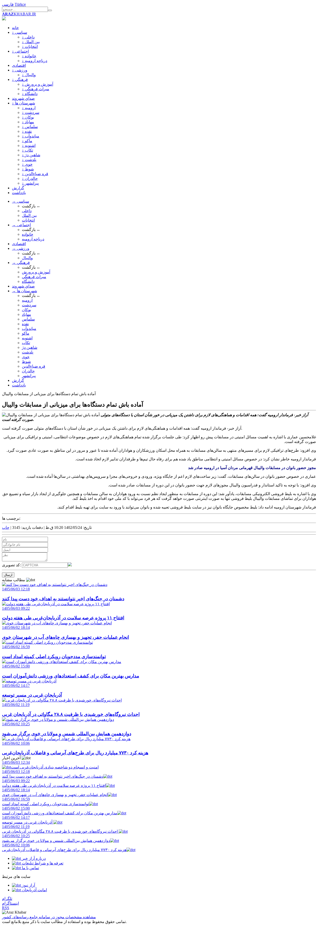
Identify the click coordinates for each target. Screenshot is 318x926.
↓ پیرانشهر (30, 183)
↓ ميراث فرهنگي (35, 89)
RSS (5, 908)
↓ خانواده (29, 56)
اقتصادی (19, 65)
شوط (26, 361)
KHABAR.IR (19, 14)
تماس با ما (30, 868)
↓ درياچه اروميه (34, 61)
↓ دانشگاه (30, 94)
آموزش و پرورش (36, 272)
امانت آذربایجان (34, 890)
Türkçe (20, 4)
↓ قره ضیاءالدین (35, 174)
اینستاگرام (10, 903)
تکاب (26, 343)
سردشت (29, 305)
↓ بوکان (28, 117)
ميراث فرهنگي (34, 277)
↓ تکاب (27, 150)
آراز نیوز (28, 885)
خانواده (27, 234)
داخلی (27, 211)
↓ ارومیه (29, 108)
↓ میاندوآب (30, 136)
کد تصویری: (12, 565)
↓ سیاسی (19, 32)
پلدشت (27, 352)
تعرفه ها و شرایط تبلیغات (42, 863)
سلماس (28, 319)
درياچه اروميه (33, 239)
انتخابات (28, 220)
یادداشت (19, 193)
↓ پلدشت (29, 160)
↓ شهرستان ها (23, 103)
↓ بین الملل (31, 42)
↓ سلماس (30, 127)
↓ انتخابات (30, 46)
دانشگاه (28, 281)
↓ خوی (27, 164)
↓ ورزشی (19, 70)
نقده (25, 324)
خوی (26, 357)
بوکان (26, 310)
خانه (15, 28)
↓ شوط (28, 169)
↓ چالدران (30, 178)
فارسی (8, 4)
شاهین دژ (29, 347)
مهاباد (26, 314)
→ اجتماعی (21, 225)
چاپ (5, 527)
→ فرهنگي (21, 262)
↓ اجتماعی (20, 51)
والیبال (27, 258)
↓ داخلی (28, 37)
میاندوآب (29, 328)
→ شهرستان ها (24, 291)
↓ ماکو (27, 141)
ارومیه (27, 300)
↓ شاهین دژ (31, 155)
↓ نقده (27, 131)
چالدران (28, 371)
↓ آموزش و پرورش (37, 84)
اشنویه (27, 338)
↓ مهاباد (28, 122)
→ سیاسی (20, 201)
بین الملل (29, 215)
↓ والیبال (29, 75)
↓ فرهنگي (20, 79)
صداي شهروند (23, 98)
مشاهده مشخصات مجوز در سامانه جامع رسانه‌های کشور (49, 917)
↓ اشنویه (29, 145)
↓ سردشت (30, 112)
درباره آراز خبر (33, 858)
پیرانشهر (29, 376)
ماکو (25, 333)
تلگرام (7, 898)
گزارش (18, 188)
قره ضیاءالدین (33, 366)
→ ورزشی (20, 248)
